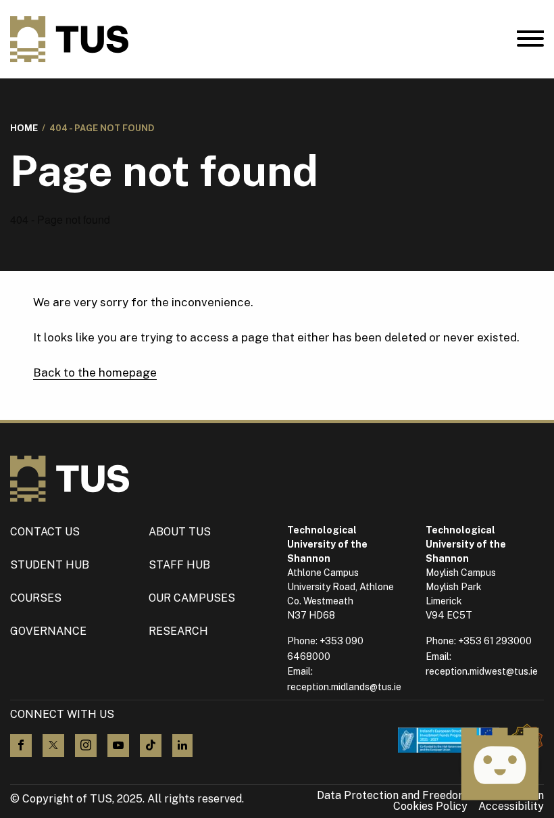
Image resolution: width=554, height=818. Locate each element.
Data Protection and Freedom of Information (430, 795)
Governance (48, 631)
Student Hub (49, 564)
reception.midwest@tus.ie (482, 671)
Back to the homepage (95, 372)
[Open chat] (499, 763)
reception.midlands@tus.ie (344, 686)
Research (178, 631)
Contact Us (45, 531)
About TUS (180, 531)
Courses (35, 598)
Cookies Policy (430, 806)
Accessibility (511, 806)
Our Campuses (192, 598)
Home (24, 128)
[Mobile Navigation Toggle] (530, 42)
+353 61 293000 (495, 640)
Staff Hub (179, 564)
